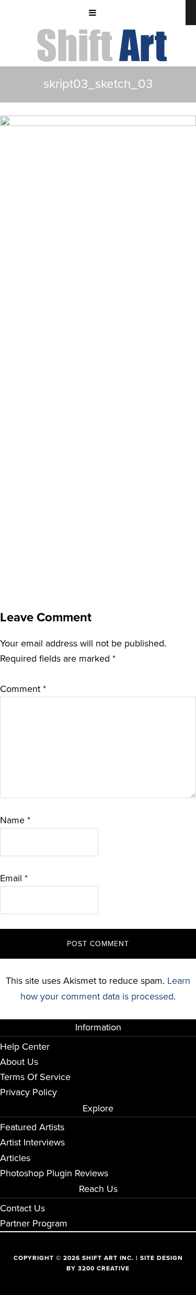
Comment (23, 689)
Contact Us (22, 1208)
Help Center (25, 1046)
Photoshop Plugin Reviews (54, 1173)
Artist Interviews (32, 1142)
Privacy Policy (28, 1092)
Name (15, 820)
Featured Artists (32, 1127)
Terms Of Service (35, 1077)
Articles (15, 1158)
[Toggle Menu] (93, 12)
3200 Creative (104, 1268)
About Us (19, 1061)
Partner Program (33, 1223)
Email (14, 878)
